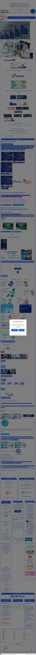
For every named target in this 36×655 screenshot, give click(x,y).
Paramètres (14, 330)
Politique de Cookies (18, 334)
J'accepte (21, 330)
